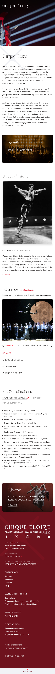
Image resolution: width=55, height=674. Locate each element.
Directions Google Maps (14, 548)
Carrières (8, 582)
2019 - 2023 (47, 345)
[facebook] (6, 537)
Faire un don (11, 616)
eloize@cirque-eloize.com (15, 545)
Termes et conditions (13, 645)
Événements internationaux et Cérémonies (22, 601)
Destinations (10, 598)
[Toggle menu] (50, 6)
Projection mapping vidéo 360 (17, 635)
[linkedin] (38, 537)
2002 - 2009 (23, 345)
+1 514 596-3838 (11, 543)
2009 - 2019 (35, 345)
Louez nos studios (12, 631)
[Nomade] (27, 320)
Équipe (7, 585)
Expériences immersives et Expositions (21, 604)
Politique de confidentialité (16, 648)
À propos (8, 576)
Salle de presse (13, 612)
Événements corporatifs (14, 628)
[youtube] (49, 537)
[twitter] (16, 537)
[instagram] (27, 537)
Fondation (9, 579)
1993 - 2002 (11, 345)
